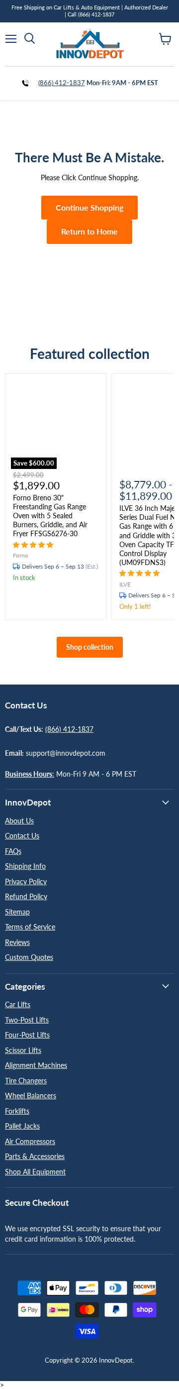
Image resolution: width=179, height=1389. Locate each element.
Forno (20, 555)
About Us (19, 820)
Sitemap (17, 912)
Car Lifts (17, 1004)
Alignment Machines (36, 1065)
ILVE (125, 584)
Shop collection (89, 647)
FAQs (13, 851)
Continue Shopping (89, 207)
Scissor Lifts (23, 1050)
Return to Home (89, 231)
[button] (34, 544)
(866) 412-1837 (61, 83)
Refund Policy (26, 896)
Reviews (17, 942)
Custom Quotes (29, 957)
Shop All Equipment (35, 1171)
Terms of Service (30, 927)
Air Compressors (30, 1141)
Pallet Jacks (22, 1126)
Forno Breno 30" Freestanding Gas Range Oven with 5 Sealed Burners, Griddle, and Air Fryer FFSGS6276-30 (50, 515)
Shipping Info (25, 866)
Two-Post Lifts (27, 1020)
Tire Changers (26, 1080)
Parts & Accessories (35, 1156)
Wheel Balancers (30, 1095)
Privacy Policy (26, 881)
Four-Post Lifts (27, 1035)
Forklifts (17, 1111)
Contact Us (22, 835)
